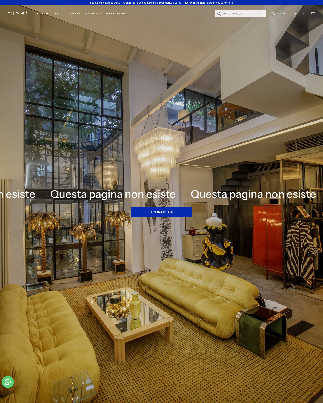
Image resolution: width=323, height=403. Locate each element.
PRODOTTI (41, 13)
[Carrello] (313, 14)
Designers (73, 13)
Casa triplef (93, 13)
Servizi (56, 13)
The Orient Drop (117, 13)
